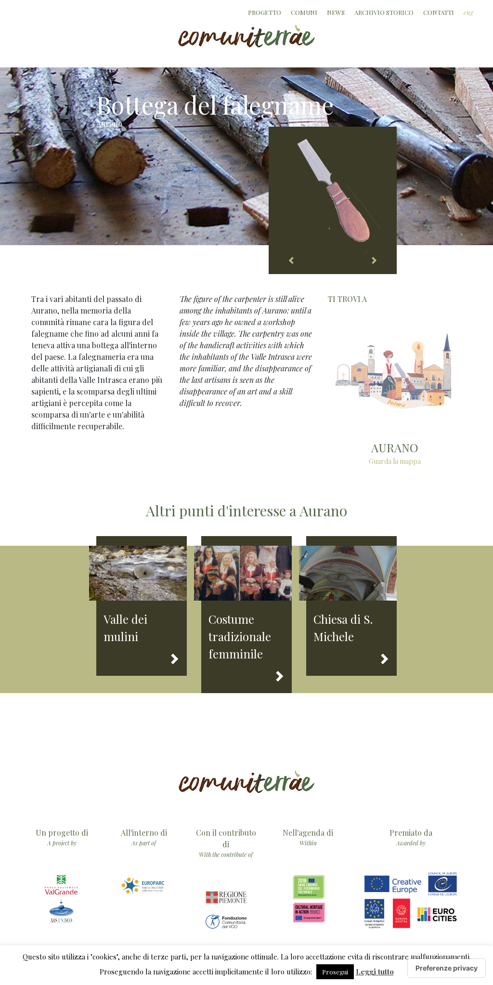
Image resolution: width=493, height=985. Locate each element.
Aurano (109, 123)
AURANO (394, 447)
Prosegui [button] (335, 972)
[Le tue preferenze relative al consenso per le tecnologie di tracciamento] (446, 968)
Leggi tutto (375, 971)
